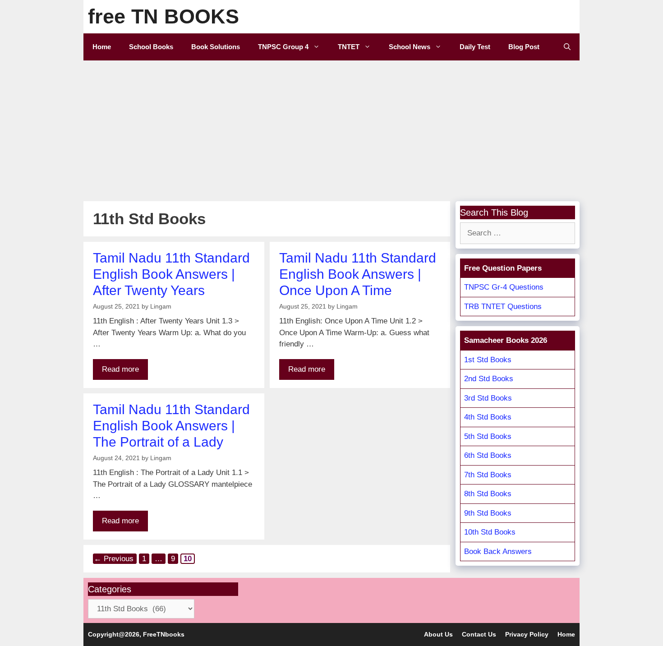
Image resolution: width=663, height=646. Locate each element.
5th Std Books (487, 436)
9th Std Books (487, 513)
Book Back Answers (498, 551)
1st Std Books (487, 359)
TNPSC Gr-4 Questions (503, 287)
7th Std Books (487, 475)
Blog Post (523, 47)
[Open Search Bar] (567, 46)
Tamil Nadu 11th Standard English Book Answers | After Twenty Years (171, 274)
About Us (438, 634)
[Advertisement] (331, 128)
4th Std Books (487, 417)
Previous (114, 558)
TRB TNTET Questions (503, 306)
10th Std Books (490, 532)
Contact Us (479, 634)
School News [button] (409, 47)
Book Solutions (215, 47)
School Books (151, 47)
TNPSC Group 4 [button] (283, 47)
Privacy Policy (526, 634)
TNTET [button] (348, 47)
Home (101, 47)
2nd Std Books (488, 378)
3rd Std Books (488, 398)
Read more (120, 369)
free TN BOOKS (163, 16)
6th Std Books (487, 455)
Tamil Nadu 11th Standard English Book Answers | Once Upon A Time (357, 274)
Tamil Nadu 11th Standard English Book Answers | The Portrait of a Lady (171, 425)
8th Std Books (487, 493)
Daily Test (475, 47)
